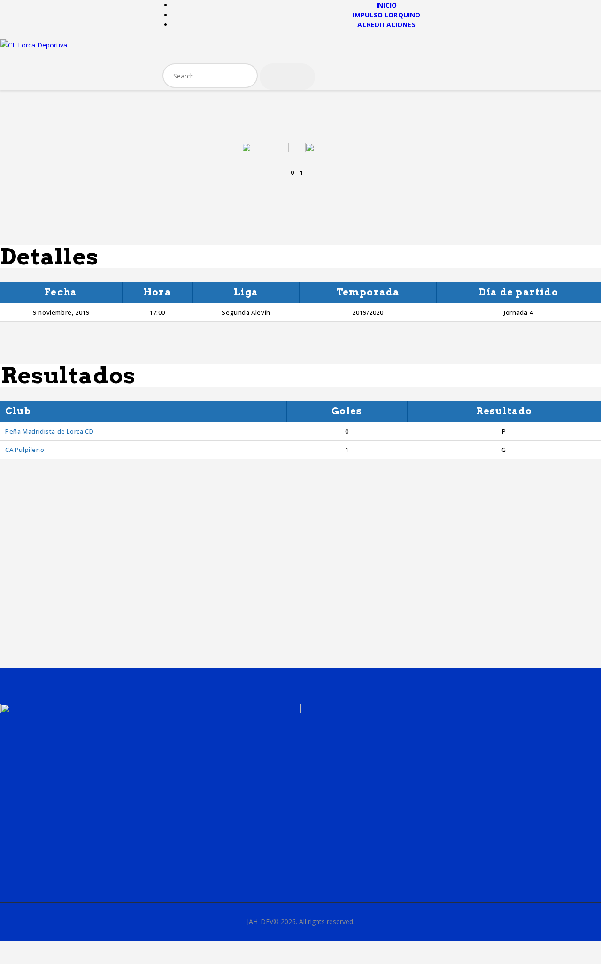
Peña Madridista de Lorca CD (49, 431)
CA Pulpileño (24, 449)
